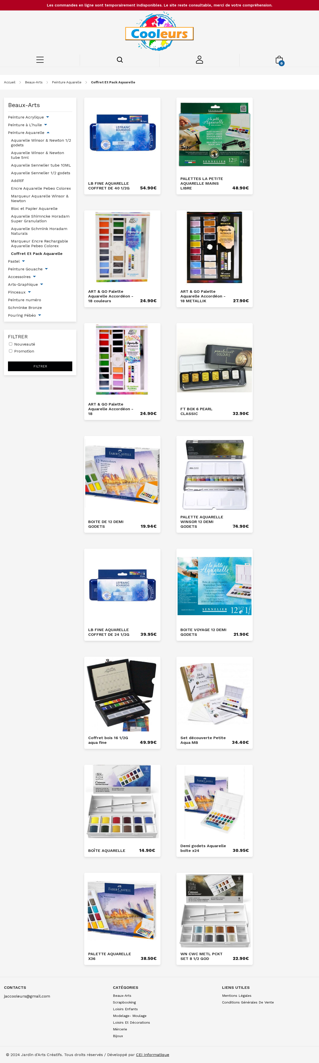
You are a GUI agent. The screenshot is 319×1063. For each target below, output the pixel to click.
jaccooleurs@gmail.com (27, 996)
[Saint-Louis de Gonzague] (159, 32)
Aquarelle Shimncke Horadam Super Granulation (40, 218)
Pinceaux (17, 292)
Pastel (14, 261)
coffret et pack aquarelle (113, 82)
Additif (17, 180)
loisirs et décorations (131, 1022)
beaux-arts (34, 82)
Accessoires (19, 276)
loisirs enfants (125, 1009)
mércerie (120, 1029)
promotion (24, 351)
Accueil (9, 82)
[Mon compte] (199, 62)
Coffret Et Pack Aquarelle (37, 253)
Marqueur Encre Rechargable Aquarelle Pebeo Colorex (39, 243)
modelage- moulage (130, 1016)
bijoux (118, 1036)
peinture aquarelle (66, 82)
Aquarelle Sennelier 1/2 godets (40, 173)
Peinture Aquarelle (26, 132)
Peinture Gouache (25, 269)
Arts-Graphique (23, 284)
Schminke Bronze (25, 307)
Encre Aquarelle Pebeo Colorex (41, 188)
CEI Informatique (152, 1054)
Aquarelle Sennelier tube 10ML (41, 165)
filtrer (40, 366)
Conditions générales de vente (248, 1002)
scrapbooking (124, 1002)
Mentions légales (236, 996)
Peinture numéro (24, 299)
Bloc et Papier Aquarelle (34, 208)
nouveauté (24, 344)
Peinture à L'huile (25, 124)
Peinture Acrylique (26, 117)
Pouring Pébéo (22, 315)
